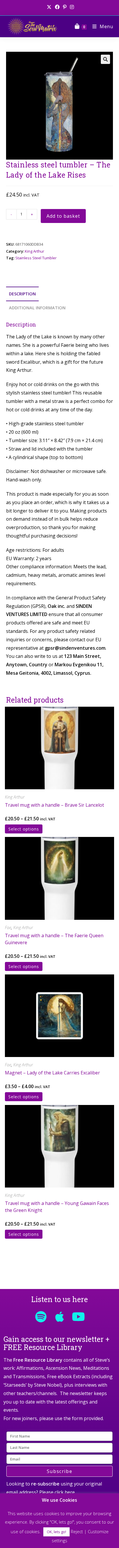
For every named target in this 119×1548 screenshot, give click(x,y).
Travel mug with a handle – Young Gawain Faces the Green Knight (57, 1206)
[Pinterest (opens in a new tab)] (64, 7)
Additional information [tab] (37, 307)
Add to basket (63, 216)
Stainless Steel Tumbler (36, 257)
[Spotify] (41, 1316)
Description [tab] (22, 294)
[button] (105, 59)
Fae (8, 927)
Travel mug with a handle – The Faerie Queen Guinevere (54, 939)
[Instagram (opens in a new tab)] (71, 7)
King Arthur (34, 251)
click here (65, 1492)
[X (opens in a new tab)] (49, 7)
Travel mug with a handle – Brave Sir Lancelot (54, 805)
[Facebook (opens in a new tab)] (57, 7)
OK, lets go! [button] (56, 1531)
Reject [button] (77, 1531)
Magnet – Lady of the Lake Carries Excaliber (52, 1073)
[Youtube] (78, 1316)
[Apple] (59, 1316)
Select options (23, 829)
